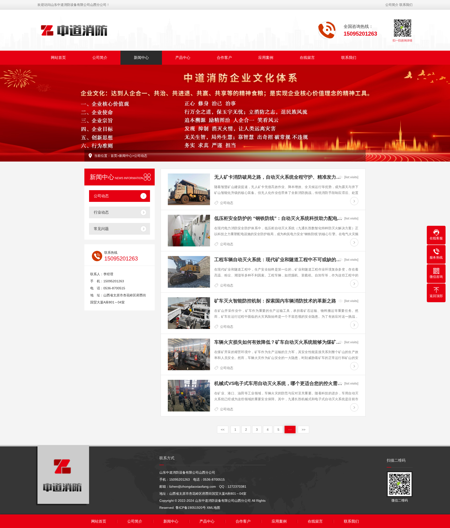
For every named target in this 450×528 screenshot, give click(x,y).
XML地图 (213, 507)
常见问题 (101, 229)
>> (303, 429)
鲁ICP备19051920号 (191, 507)
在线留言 (307, 58)
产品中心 (182, 58)
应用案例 (265, 58)
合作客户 (224, 58)
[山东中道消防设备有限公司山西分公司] (74, 30)
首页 (114, 156)
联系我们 (405, 5)
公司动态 (140, 156)
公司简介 (391, 5)
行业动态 (101, 212)
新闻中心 (141, 58)
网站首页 (58, 58)
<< (223, 429)
